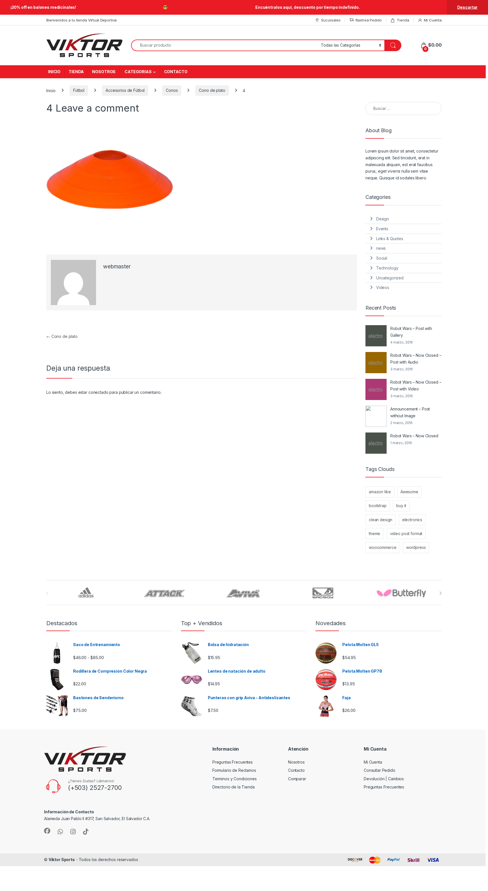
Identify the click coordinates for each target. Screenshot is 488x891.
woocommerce (382, 547)
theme (374, 533)
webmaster (117, 266)
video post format (406, 533)
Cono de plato (212, 90)
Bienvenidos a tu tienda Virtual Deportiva (81, 20)
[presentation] (440, 593)
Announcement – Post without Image (410, 412)
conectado (98, 392)
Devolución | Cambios (384, 778)
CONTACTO (176, 71)
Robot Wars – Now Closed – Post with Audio (415, 358)
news (381, 248)
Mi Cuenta (433, 20)
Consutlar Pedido (379, 770)
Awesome (409, 491)
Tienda (403, 20)
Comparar (297, 778)
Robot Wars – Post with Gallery (411, 332)
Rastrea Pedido (369, 20)
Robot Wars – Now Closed (414, 435)
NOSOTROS (104, 71)
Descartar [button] (467, 7)
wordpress (416, 547)
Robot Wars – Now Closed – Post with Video (415, 385)
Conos (172, 90)
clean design (380, 519)
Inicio (51, 90)
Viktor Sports (62, 859)
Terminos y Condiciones (234, 778)
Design (382, 218)
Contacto (296, 770)
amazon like (380, 491)
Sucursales (330, 20)
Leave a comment (97, 108)
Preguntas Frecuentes (232, 762)
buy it (401, 505)
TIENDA (76, 71)
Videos (382, 287)
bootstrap (378, 505)
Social (381, 258)
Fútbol (78, 90)
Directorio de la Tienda (233, 786)
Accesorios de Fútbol (125, 90)
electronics (412, 519)
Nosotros (296, 762)
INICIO (54, 71)
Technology (387, 268)
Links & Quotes (389, 238)
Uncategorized (390, 277)
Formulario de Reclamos (234, 770)
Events (382, 228)
